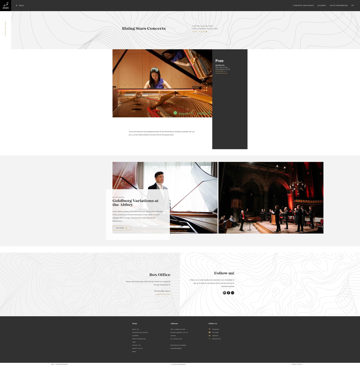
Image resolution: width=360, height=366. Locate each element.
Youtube (215, 332)
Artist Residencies (339, 5)
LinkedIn (215, 335)
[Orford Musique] (5, 5)
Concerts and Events (303, 5)
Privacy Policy (137, 348)
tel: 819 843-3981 (176, 339)
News (134, 351)
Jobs (134, 342)
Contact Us (136, 345)
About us (135, 329)
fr (352, 5)
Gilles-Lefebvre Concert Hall (205, 29)
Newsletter (216, 339)
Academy (322, 5)
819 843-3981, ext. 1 (221, 71)
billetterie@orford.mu (221, 73)
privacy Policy (297, 364)
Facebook (215, 329)
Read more (120, 228)
